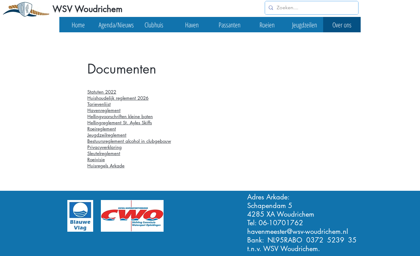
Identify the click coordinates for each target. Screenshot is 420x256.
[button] (116, 24)
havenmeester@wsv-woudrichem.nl (297, 231)
